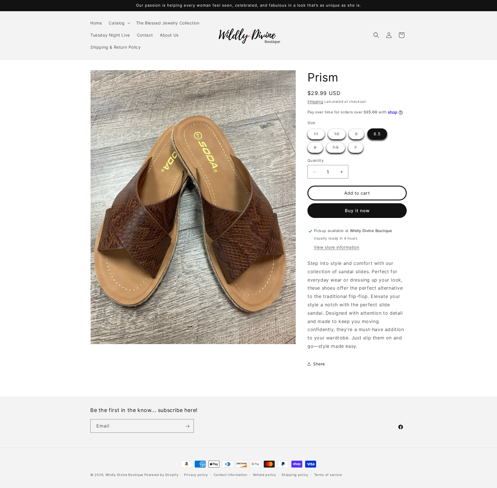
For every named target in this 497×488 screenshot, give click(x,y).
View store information (336, 247)
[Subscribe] (187, 426)
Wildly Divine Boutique (124, 475)
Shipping (315, 101)
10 (340, 135)
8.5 (377, 133)
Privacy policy (196, 474)
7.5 (338, 149)
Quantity (315, 160)
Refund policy (264, 474)
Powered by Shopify (161, 475)
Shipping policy (295, 474)
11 (319, 135)
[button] (118, 23)
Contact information (230, 474)
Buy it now (357, 210)
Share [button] (319, 364)
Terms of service (328, 474)
